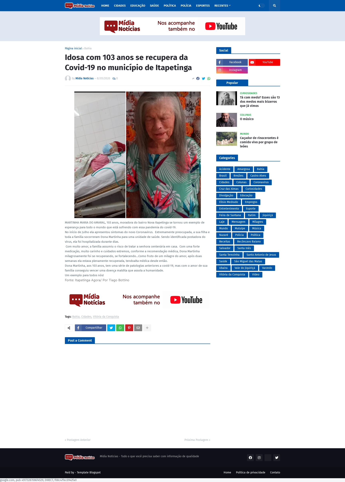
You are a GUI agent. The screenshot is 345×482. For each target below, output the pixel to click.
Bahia (88, 48)
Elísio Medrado (228, 202)
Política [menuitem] (170, 5)
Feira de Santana (230, 215)
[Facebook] (197, 79)
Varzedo (267, 268)
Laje (222, 222)
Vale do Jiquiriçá (245, 268)
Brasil (223, 175)
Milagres (257, 222)
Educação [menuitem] (137, 5)
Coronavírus (261, 182)
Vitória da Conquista (106, 316)
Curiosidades (254, 189)
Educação (246, 195)
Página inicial (73, 48)
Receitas (224, 241)
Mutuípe (240, 228)
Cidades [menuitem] (120, 5)
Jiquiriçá (268, 215)
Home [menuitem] (105, 5)
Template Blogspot (89, 472)
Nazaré (223, 235)
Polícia (239, 235)
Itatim (252, 215)
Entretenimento (229, 208)
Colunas (241, 182)
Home (227, 472)
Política (255, 235)
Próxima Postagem (196, 440)
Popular (232, 83)
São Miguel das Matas (248, 261)
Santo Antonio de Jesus (261, 254)
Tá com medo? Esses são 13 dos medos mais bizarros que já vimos (260, 101)
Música (256, 228)
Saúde (223, 261)
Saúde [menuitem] (154, 5)
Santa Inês (244, 248)
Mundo (223, 228)
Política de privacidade (250, 472)
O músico (247, 119)
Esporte (251, 208)
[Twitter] (203, 79)
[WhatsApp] (208, 79)
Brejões (238, 175)
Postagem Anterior (78, 440)
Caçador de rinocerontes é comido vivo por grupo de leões (259, 142)
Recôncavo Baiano (249, 241)
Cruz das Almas (229, 189)
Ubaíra (223, 268)
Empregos (251, 202)
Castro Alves (258, 175)
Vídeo (255, 274)
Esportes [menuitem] (203, 5)
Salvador (224, 248)
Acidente (224, 169)
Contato (275, 472)
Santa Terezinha (229, 254)
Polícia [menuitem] (186, 5)
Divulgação (226, 195)
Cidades (86, 316)
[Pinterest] (129, 327)
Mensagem (238, 222)
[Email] (138, 327)
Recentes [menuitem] (221, 5)
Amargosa (243, 169)
